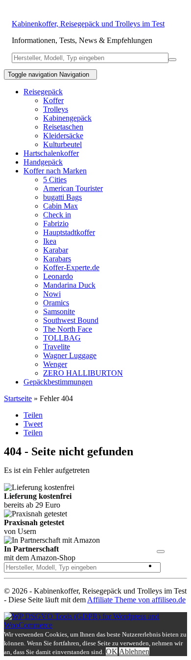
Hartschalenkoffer (51, 153)
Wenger (55, 364)
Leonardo (58, 276)
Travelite (56, 346)
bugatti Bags (62, 197)
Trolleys (55, 109)
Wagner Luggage (69, 355)
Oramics (56, 302)
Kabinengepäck (67, 118)
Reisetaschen (63, 127)
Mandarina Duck (69, 285)
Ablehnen (134, 651)
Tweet (33, 424)
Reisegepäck (43, 91)
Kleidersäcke (63, 135)
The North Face (67, 329)
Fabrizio (56, 223)
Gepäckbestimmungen (58, 382)
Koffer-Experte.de (71, 267)
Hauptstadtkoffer (69, 232)
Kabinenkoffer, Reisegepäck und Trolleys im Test (88, 24)
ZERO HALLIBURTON (83, 373)
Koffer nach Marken (55, 171)
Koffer (53, 100)
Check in (57, 215)
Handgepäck (43, 162)
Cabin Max (60, 206)
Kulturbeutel (62, 144)
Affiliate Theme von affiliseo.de (136, 600)
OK (112, 651)
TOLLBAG (62, 338)
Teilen (33, 415)
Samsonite (59, 311)
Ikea (49, 241)
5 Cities (55, 179)
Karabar (55, 250)
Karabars (57, 259)
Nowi (52, 294)
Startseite (18, 398)
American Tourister (73, 188)
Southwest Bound (70, 320)
